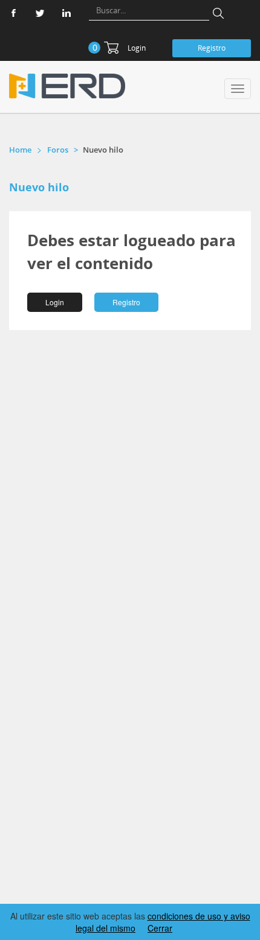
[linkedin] (66, 13)
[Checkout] (111, 48)
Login (137, 48)
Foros (57, 149)
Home (20, 149)
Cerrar (160, 928)
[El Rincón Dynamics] (67, 86)
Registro (212, 48)
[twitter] (40, 13)
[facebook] (13, 13)
